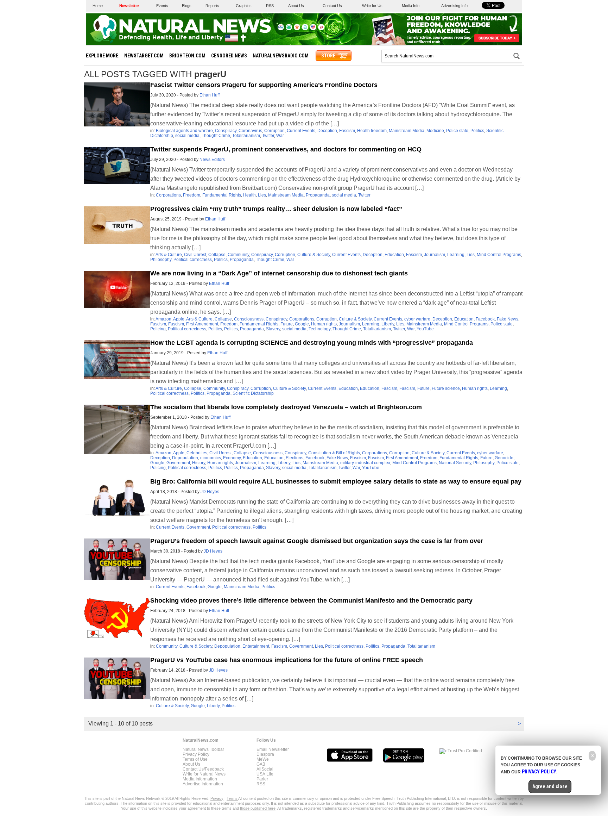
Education (394, 254)
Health (249, 195)
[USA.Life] (313, 28)
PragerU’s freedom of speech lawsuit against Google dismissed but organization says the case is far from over (316, 540)
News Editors (212, 159)
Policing (158, 328)
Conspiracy (225, 130)
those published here (258, 808)
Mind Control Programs (499, 254)
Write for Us (372, 6)
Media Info (410, 6)
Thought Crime (216, 135)
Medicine (435, 130)
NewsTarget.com (144, 55)
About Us (296, 6)
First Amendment (202, 324)
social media (187, 135)
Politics (477, 130)
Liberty (387, 324)
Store (328, 55)
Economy (232, 457)
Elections (294, 457)
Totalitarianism (246, 135)
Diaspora (265, 754)
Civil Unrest (195, 254)
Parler (262, 779)
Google (302, 324)
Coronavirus (250, 130)
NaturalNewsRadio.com (281, 55)
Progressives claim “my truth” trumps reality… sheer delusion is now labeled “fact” (276, 208)
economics (210, 457)
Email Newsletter (272, 749)
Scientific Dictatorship (253, 393)
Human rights (324, 324)
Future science (446, 388)
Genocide (504, 457)
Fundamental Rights (221, 195)
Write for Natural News (204, 774)
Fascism (347, 130)
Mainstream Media (406, 130)
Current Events (301, 130)
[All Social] (305, 28)
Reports (212, 6)
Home (98, 6)
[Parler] (321, 28)
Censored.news (229, 55)
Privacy (216, 798)
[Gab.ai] (289, 28)
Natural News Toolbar (203, 749)
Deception (327, 130)
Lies (262, 195)
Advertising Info (454, 6)
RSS (270, 6)
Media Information (200, 779)
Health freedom (372, 130)
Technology (319, 328)
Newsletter (129, 6)
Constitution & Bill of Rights (334, 452)
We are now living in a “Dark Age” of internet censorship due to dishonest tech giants (279, 273)
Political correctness (192, 259)
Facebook (485, 319)
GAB (260, 764)
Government (178, 462)
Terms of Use (195, 759)
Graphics (244, 6)
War (280, 135)
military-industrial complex (365, 462)
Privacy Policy (196, 754)
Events (162, 6)
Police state (457, 130)
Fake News (507, 319)
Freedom (191, 195)
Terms (232, 798)
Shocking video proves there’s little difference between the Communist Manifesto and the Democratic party (311, 600)
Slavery (273, 328)
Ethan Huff (210, 95)
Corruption (274, 130)
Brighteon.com (187, 55)
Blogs (186, 6)
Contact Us (332, 6)
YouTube (425, 328)
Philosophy (160, 259)
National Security (455, 462)
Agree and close (550, 786)
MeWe (262, 759)
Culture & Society (313, 254)
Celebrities (196, 452)
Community (238, 254)
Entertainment (255, 646)
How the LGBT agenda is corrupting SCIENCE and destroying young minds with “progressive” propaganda (311, 342)
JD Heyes (210, 491)
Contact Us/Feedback (203, 769)
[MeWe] (281, 28)
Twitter (268, 135)
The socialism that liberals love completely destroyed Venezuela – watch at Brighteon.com (286, 407)
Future (286, 324)
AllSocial (264, 769)
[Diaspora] (297, 28)
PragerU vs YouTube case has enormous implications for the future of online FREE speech (286, 660)
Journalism (434, 254)
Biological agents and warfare (184, 130)
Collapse (217, 254)
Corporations (168, 195)
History (198, 462)
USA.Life (264, 774)
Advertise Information (203, 783)
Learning (455, 254)
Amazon (163, 319)
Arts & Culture (169, 254)
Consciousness (249, 319)
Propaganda (318, 195)
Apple (178, 319)
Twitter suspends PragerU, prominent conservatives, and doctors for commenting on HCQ (286, 149)
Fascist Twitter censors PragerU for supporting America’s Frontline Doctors (264, 84)
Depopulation (185, 457)
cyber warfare (417, 319)
